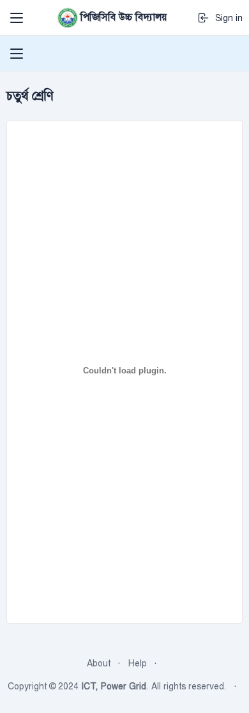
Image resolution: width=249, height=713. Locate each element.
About (98, 663)
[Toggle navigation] (16, 18)
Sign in (226, 18)
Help (137, 663)
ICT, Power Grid (113, 686)
